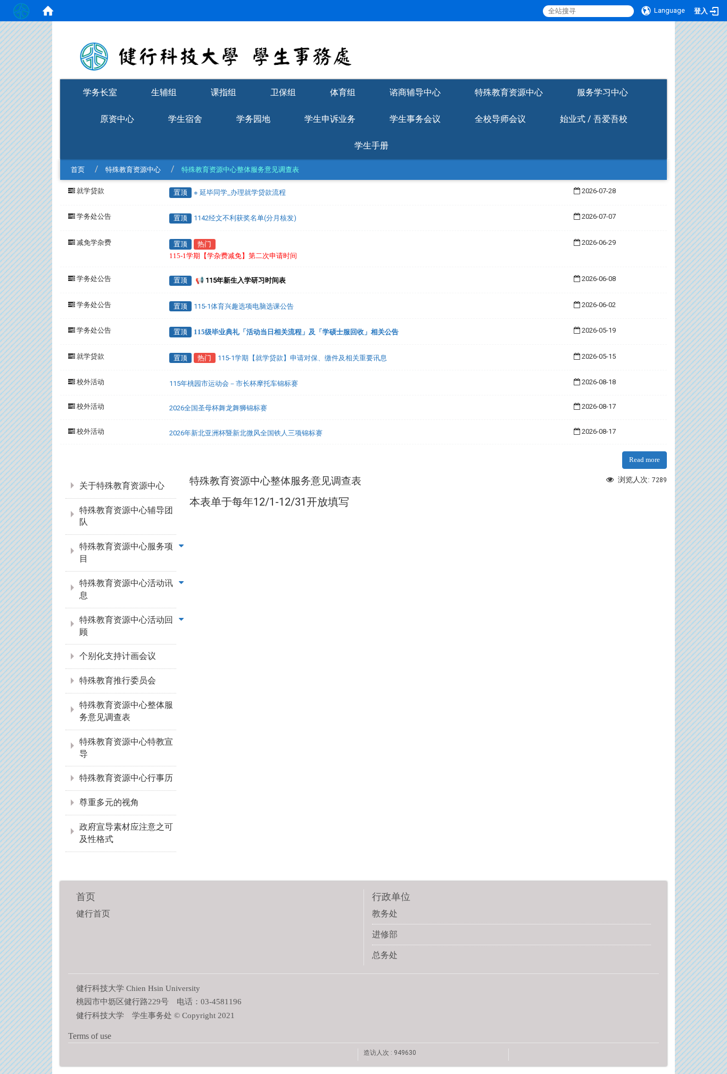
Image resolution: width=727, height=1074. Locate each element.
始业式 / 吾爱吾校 (593, 119)
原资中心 (117, 119)
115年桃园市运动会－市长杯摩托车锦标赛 (233, 383)
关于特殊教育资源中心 (121, 485)
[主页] (363, 49)
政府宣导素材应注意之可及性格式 (126, 833)
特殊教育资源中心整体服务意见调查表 (126, 711)
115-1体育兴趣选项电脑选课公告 (244, 306)
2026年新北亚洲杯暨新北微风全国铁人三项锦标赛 (246, 433)
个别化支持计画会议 (117, 655)
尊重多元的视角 (109, 802)
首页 (78, 170)
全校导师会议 (500, 119)
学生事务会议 (415, 119)
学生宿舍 (185, 119)
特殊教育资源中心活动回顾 (126, 626)
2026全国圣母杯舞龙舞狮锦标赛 (218, 408)
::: (661, 76)
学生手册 (371, 146)
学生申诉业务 (330, 119)
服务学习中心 (602, 92)
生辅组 (164, 92)
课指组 (223, 92)
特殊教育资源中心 (509, 92)
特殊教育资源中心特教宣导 (126, 747)
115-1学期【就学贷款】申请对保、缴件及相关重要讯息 (302, 358)
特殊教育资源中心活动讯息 (126, 589)
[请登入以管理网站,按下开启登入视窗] (21, 10)
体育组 (343, 92)
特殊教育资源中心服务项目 (126, 552)
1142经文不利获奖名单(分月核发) (245, 218)
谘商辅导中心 (415, 92)
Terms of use (89, 1035)
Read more (644, 460)
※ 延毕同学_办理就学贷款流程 (240, 192)
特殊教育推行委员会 (117, 680)
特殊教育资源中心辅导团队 (126, 516)
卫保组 (283, 92)
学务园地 (253, 119)
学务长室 (100, 92)
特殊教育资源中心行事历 (126, 777)
